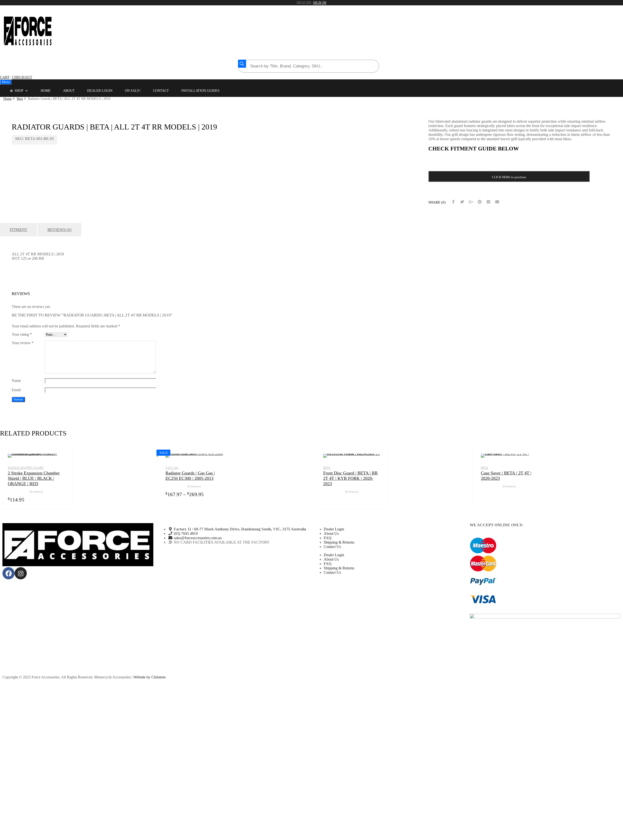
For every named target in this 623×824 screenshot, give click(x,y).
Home (46, 91)
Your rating (22, 334)
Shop (19, 91)
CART (4, 77)
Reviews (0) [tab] (59, 229)
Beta (20, 99)
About (69, 91)
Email (16, 390)
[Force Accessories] (28, 51)
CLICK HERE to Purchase (328, 499)
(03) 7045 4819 (186, 533)
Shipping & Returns (339, 542)
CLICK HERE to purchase (509, 177)
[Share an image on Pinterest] (479, 202)
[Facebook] (8, 573)
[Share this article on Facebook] (453, 202)
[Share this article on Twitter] (462, 202)
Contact (161, 91)
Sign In (319, 3)
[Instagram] (21, 573)
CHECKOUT (22, 77)
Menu (6, 82)
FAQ (327, 538)
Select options (62, 499)
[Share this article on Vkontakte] (488, 202)
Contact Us (332, 547)
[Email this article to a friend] (497, 202)
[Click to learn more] (545, 546)
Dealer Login (99, 91)
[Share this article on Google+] (471, 202)
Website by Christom (149, 677)
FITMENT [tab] (18, 229)
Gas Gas (171, 468)
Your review (23, 343)
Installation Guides (200, 91)
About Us (331, 533)
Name (16, 381)
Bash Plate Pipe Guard (26, 468)
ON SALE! (133, 91)
